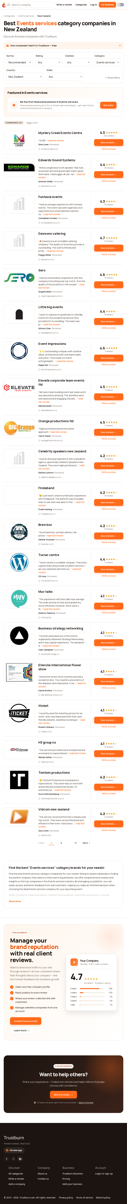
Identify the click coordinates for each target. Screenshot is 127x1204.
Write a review (64, 4)
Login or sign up (104, 1173)
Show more (15, 901)
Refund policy (103, 1197)
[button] (19, 62)
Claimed (69, 56)
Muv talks (45, 591)
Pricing (66, 1178)
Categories (81, 4)
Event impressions (52, 344)
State (50, 70)
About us (42, 1173)
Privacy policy (66, 1197)
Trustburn (14, 1138)
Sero (41, 270)
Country (10, 70)
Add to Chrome (86, 1102)
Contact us (43, 1178)
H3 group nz (47, 742)
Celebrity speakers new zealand (62, 451)
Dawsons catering (52, 233)
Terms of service (84, 1197)
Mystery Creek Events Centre (60, 133)
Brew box (45, 525)
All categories (16, 1173)
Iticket (43, 706)
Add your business (72, 1183)
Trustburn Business (72, 1173)
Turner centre (48, 555)
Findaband (46, 488)
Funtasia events (50, 197)
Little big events (50, 307)
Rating (39, 56)
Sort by (10, 56)
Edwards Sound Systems (56, 160)
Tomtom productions (54, 772)
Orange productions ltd (56, 421)
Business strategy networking (60, 628)
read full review (55, 140)
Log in (93, 4)
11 (76, 842)
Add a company (17, 1183)
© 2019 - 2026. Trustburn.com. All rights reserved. (30, 1197)
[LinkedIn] (20, 1159)
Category (99, 56)
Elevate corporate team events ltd (61, 382)
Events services (26, 15)
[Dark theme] (121, 4)
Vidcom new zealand (53, 809)
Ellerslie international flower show (59, 667)
